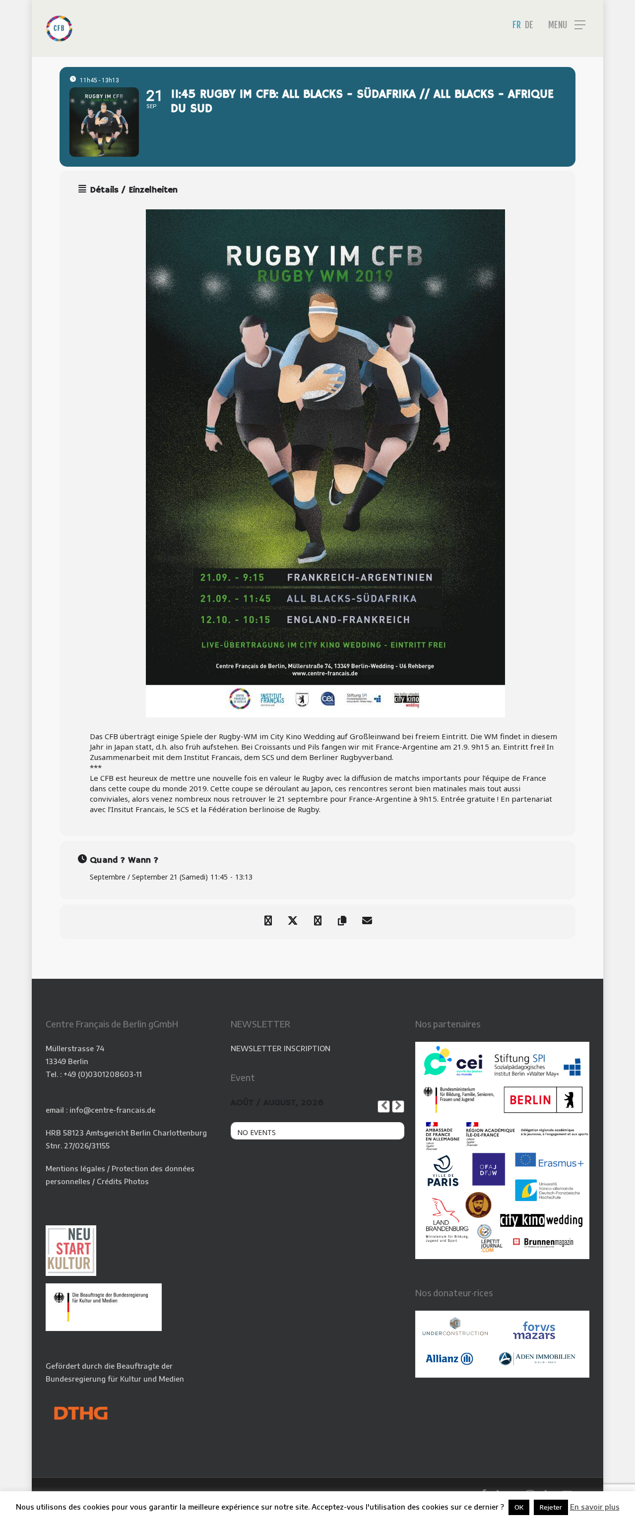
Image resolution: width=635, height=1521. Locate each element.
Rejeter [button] (551, 1507)
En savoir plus (595, 1506)
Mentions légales (75, 1168)
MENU (557, 25)
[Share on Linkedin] (317, 921)
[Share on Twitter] (292, 921)
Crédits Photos (123, 1181)
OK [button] (518, 1507)
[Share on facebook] (267, 921)
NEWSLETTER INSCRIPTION (280, 1048)
